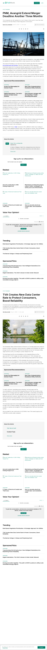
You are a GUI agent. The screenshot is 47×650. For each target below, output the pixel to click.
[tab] (6, 216)
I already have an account (24, 231)
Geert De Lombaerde (7, 24)
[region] (23, 219)
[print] (43, 28)
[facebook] (19, 28)
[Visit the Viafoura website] (41, 221)
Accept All (41, 647)
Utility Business (6, 9)
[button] (3, 3)
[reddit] (25, 28)
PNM (15, 126)
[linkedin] (21, 28)
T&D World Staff (6, 312)
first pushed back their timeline (10, 65)
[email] (27, 28)
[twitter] (23, 28)
